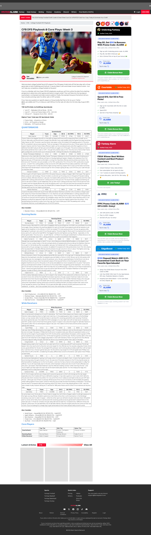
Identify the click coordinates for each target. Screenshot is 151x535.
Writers (70, 496)
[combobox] (41, 444)
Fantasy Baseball (49, 496)
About (40, 513)
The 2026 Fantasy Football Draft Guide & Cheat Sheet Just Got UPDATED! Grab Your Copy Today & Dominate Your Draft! (70, 17)
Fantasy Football (49, 493)
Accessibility (84, 513)
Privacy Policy (74, 513)
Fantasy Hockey (49, 501)
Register (94, 513)
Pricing (70, 493)
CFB (27, 23)
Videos (78, 493)
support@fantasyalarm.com (97, 495)
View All (88, 445)
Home (23, 23)
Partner (52, 513)
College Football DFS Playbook (40, 23)
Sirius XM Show (79, 499)
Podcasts (79, 496)
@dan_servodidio (43, 77)
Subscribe (145, 12)
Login (138, 12)
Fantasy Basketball (50, 498)
